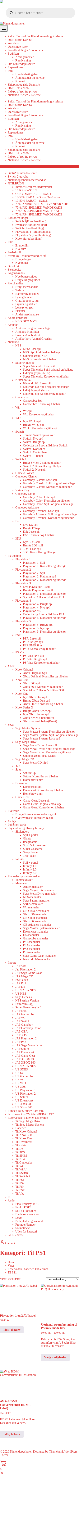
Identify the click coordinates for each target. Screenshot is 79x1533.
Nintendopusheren (21, 1451)
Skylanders (22, 831)
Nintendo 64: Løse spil (37, 383)
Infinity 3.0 (29, 873)
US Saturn (21, 1097)
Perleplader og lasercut (29, 1221)
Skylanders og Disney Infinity (26, 828)
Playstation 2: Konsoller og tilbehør (44, 579)
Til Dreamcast (23, 1141)
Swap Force (30, 852)
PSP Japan (21, 979)
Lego (18, 1217)
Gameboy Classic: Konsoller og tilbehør (47, 486)
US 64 (19, 1072)
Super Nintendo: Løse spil (39, 366)
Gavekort (13, 266)
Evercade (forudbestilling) (31, 224)
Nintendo (13, 342)
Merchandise (15, 283)
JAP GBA (21, 1031)
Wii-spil (27, 411)
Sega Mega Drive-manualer (39, 893)
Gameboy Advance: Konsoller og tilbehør (48, 517)
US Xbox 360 (23, 1107)
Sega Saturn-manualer (36, 900)
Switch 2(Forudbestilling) (30, 221)
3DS (18, 538)
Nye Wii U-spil (32, 421)
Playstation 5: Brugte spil (38, 624)
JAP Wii (20, 1017)
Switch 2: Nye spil (34, 469)
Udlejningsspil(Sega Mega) (39, 755)
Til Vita (19, 1193)
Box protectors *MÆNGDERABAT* (31, 1114)
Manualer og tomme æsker (24, 876)
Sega (11, 724)
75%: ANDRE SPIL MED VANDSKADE (41, 204)
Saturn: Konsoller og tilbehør (40, 776)
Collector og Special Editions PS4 (43, 614)
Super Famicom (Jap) (28, 1007)
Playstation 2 (23, 569)
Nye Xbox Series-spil (36, 714)
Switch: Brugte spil (34, 442)
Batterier (20, 1128)
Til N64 (20, 1159)
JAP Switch (22, 1021)
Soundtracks (22, 1228)
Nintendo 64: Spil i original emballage (46, 386)
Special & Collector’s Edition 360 (43, 690)
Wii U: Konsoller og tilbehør (40, 428)
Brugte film (22, 245)
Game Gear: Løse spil (36, 800)
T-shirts (19, 290)
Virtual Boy (22, 490)
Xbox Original (24, 669)
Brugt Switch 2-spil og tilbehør (41, 462)
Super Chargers (32, 848)
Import (12, 962)
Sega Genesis (23, 997)
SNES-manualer (33, 904)
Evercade (13, 810)
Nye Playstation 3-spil (36, 586)
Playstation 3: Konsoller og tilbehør (44, 593)
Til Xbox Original (26, 1131)
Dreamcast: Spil (32, 786)
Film (10, 242)
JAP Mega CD (24, 976)
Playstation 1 (23, 559)
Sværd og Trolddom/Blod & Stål (27, 255)
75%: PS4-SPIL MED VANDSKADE (38, 214)
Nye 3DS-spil (31, 542)
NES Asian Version (27, 1000)
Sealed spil (14, 252)
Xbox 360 (21, 679)
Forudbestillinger (18, 217)
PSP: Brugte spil (33, 642)
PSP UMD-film (32, 645)
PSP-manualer (31, 952)
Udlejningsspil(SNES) (36, 373)
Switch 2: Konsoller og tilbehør (42, 466)
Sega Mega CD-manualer (38, 890)
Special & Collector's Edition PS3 (43, 597)
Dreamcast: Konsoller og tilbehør (43, 790)
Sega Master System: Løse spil (41, 738)
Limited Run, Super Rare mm (26, 1110)
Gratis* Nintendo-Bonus (22, 173)
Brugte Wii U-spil (33, 424)
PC (10, 1197)
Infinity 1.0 (29, 866)
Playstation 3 (23, 583)
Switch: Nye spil (33, 438)
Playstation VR (32, 611)
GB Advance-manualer (37, 924)
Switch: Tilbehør (33, 455)
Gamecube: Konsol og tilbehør (41, 404)
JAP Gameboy (24, 1024)
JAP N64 (20, 1010)
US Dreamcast (24, 1100)
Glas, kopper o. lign (27, 300)
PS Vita (20, 652)
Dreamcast (21, 783)
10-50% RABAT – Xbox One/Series (37, 197)
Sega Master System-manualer (41, 928)
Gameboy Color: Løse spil (39, 497)
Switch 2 (20, 459)
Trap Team (29, 855)
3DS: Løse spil (32, 548)
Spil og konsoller (25, 1210)
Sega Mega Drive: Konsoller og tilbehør (47, 752)
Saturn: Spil (30, 773)
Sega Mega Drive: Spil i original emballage (49, 748)
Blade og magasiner (27, 1214)
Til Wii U (21, 1169)
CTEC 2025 (15, 1235)
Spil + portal (30, 835)
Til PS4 (19, 1186)
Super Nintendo (25, 362)
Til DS (19, 1148)
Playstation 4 (23, 600)
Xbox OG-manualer (35, 914)
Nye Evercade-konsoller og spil (34, 817)
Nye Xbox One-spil (35, 697)
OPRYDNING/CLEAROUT (33, 193)
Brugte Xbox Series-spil (37, 710)
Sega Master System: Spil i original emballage (50, 735)
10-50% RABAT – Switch (31, 200)
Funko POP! (23, 1207)
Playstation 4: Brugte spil (38, 604)
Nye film (20, 249)
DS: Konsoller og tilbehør (38, 535)
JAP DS (20, 986)
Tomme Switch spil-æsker (38, 435)
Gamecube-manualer (35, 938)
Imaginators (30, 841)
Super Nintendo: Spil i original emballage (48, 369)
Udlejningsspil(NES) (35, 355)
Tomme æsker (23, 879)
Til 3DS (20, 1152)
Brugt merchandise (26, 286)
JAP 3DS (21, 1035)
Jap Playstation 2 (25, 969)
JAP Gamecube (24, 1014)
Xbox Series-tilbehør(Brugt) (40, 721)
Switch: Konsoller (34, 448)
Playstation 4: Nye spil (36, 607)
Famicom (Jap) (24, 1004)
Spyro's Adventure (34, 845)
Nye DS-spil (30, 524)
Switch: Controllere (35, 452)
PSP (18, 635)
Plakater (20, 311)
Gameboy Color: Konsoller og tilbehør (46, 500)
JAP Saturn (22, 1048)
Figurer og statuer (26, 304)
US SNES (21, 1069)
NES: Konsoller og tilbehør (39, 359)
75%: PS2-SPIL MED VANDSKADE (38, 207)
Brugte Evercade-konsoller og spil (36, 814)
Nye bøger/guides (26, 276)
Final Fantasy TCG (27, 1203)
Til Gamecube (23, 1162)
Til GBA (20, 1145)
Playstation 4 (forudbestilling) (33, 231)
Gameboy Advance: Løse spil (41, 511)
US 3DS (20, 1086)
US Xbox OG (23, 1104)
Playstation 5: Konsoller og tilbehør (44, 631)
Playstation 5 (23, 621)
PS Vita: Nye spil (33, 655)
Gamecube (21, 397)
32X (18, 766)
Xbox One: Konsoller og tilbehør (43, 704)
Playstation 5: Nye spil (36, 628)
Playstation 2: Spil (34, 573)
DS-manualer (31, 935)
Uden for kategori (26, 1231)
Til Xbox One (23, 1138)
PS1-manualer (31, 941)
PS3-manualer (31, 948)
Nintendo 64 (22, 380)
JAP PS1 (20, 983)
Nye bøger (21, 262)
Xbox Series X (24, 707)
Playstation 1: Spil (34, 562)
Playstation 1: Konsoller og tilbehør (44, 566)
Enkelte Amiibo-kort (27, 335)
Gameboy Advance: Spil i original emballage (50, 514)
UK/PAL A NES (25, 990)
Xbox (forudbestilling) (28, 238)
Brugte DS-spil (32, 528)
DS (17, 521)
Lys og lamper (24, 297)
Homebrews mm (33, 779)
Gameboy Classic (26, 476)
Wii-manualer (31, 907)
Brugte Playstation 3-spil (38, 590)
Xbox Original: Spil (35, 673)
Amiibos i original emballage (32, 328)
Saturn (19, 769)
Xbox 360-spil (31, 683)
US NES (20, 993)
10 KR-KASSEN (26, 190)
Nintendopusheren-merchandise (27, 180)
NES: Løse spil (32, 348)
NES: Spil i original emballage (41, 352)
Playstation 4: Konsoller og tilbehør (44, 617)
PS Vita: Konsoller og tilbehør (41, 662)
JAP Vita (20, 966)
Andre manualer (33, 886)
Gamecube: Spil (32, 400)
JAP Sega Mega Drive (28, 1045)
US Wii (19, 1079)
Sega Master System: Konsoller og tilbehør (49, 731)
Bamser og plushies (27, 293)
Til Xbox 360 (23, 1135)
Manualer (21, 883)
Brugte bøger (23, 259)
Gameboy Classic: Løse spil (40, 480)
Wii (17, 407)
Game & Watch (24, 473)
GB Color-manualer (35, 917)
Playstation (14, 555)
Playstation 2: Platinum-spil (39, 576)
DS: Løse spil (31, 531)
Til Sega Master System (29, 1124)
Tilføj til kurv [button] (12, 1329)
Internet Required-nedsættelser (33, 186)
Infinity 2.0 (29, 869)
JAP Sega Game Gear (28, 973)
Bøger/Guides (16, 273)
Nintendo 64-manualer (36, 959)
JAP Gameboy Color (28, 1028)
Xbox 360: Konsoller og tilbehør (43, 686)
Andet (11, 1200)
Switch (19, 431)
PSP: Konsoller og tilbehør (39, 648)
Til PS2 (19, 1183)
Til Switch (21, 1172)
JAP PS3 (20, 1041)
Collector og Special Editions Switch (45, 445)
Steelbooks (14, 269)
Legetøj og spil (24, 307)
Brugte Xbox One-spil (36, 700)
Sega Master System (27, 728)
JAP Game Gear (25, 1055)
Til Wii (19, 1166)
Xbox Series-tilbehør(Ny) (38, 717)
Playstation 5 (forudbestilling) (33, 235)
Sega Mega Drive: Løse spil (40, 745)
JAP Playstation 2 (26, 1038)
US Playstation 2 (25, 1093)
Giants (27, 838)
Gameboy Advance (27, 507)
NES (18, 345)
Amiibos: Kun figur (27, 331)
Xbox (11, 666)
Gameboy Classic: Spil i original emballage (49, 483)
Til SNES (21, 1155)
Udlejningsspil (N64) (36, 390)
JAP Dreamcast (24, 1052)
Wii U (19, 417)
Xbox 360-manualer (35, 921)
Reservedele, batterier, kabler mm (28, 1117)
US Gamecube (24, 1076)
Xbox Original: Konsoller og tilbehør (45, 676)
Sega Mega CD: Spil (35, 762)
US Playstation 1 (25, 1090)
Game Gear (22, 797)
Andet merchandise (27, 314)
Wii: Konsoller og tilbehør (38, 414)
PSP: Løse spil (32, 638)
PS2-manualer (31, 945)
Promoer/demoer (25, 1224)
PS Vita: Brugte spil (35, 659)
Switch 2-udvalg (18, 176)
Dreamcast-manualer (35, 931)
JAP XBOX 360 (25, 1062)
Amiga (12, 821)
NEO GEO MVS (26, 321)
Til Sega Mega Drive (28, 1121)
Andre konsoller (17, 317)
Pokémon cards (17, 824)
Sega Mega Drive (26, 742)
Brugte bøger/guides (27, 280)
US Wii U (21, 1083)
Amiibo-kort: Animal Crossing (33, 338)
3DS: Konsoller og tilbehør (39, 552)
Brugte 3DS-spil (33, 545)
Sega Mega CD (24, 759)
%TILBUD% (16, 183)
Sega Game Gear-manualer (39, 955)
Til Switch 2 (22, 1176)
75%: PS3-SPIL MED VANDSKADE (38, 211)
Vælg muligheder (55, 1357)
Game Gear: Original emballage (42, 804)
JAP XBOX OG (25, 1059)
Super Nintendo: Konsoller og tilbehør (46, 376)
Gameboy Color (25, 493)
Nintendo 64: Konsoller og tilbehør (44, 393)
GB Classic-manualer (36, 910)
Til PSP (20, 1190)
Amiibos (13, 324)
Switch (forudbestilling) (29, 228)
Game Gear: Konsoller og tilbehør (43, 807)
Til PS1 (19, 1179)
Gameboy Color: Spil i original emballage (48, 504)
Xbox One (21, 693)
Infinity (19, 859)
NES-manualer (32, 897)
